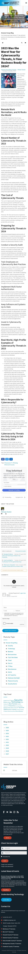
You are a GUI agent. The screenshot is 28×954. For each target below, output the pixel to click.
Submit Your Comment (10, 630)
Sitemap (14, 952)
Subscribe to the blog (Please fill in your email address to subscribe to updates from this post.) (13, 614)
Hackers (9, 702)
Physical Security (13, 681)
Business (10, 651)
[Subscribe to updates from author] (1, 513)
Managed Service (6, 700)
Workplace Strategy (7, 707)
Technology (11, 649)
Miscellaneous (12, 669)
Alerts (10, 672)
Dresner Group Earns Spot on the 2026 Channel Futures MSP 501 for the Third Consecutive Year (12, 877)
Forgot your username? (7, 864)
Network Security (9, 465)
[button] (21, 42)
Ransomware (17, 705)
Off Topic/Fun (12, 675)
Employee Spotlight (14, 678)
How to (10, 663)
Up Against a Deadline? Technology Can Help (21, 497)
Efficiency (6, 702)
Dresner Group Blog (6, 69)
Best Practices (13, 704)
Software (17, 711)
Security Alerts (12, 684)
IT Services (5, 711)
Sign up (7, 837)
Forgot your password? (7, 866)
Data (22, 702)
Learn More (6, 899)
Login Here (23, 593)
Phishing (15, 463)
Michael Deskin (21, 70)
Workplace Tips (6, 704)
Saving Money (12, 711)
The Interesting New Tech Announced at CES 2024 (9, 497)
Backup (21, 705)
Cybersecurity (6, 705)
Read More (6, 890)
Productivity (12, 706)
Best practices (12, 654)
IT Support (12, 700)
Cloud (9, 660)
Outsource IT (8, 463)
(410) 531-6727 (7, 917)
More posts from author (20, 551)
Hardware (19, 704)
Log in (4, 860)
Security (14, 69)
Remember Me (6, 856)
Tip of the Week (13, 657)
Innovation (18, 709)
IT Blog (10, 666)
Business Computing (11, 709)
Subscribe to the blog (14, 490)
